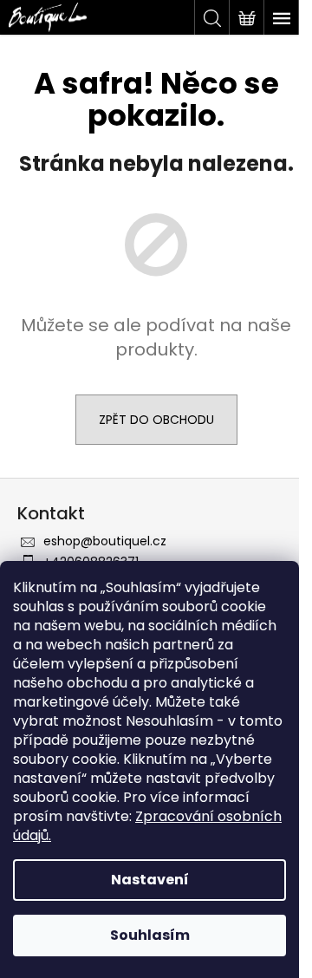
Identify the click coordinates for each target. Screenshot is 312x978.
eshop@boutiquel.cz (104, 541)
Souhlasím (150, 935)
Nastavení (150, 880)
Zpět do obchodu (156, 419)
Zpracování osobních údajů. (147, 825)
